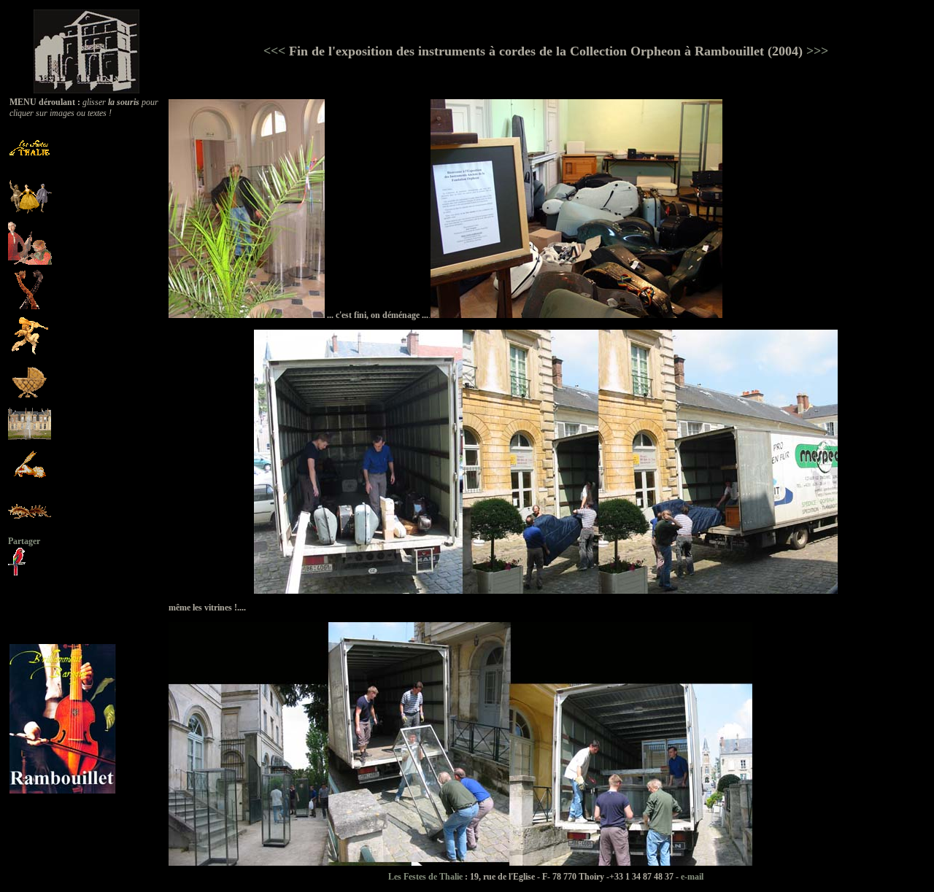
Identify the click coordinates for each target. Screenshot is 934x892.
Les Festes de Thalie (425, 877)
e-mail (692, 877)
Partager (24, 541)
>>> (815, 51)
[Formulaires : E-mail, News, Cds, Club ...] (30, 483)
